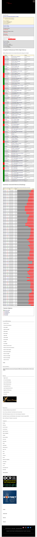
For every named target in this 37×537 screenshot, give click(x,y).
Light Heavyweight (6, 329)
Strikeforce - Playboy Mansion (16, 148)
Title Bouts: (4, 43)
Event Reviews (5, 429)
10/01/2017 (4, 222)
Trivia (4, 465)
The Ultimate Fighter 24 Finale (16, 80)
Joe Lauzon (6, 165)
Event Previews (5, 427)
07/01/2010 (4, 264)
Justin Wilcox (6, 109)
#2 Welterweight (5, 32)
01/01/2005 (4, 296)
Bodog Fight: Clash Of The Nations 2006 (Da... (18, 153)
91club (4, 362)
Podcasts (4, 455)
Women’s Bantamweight (7, 351)
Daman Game (5, 513)
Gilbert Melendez (7, 112)
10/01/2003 (4, 303)
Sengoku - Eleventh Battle (15, 126)
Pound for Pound (6, 323)
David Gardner (6, 160)
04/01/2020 (4, 207)
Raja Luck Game (5, 472)
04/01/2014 (4, 242)
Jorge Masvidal (5, 15)
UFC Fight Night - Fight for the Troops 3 (17, 102)
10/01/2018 (4, 216)
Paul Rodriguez (7, 163)
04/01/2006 (4, 289)
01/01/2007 (4, 284)
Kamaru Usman (7, 61)
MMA (4, 443)
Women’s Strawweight (6, 355)
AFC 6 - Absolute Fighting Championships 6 (17, 172)
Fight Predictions (5, 431)
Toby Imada (6, 131)
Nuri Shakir (6, 158)
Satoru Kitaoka (6, 126)
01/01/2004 (4, 302)
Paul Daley (6, 119)
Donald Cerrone (7, 78)
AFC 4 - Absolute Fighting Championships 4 (17, 177)
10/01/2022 (4, 193)
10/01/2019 (4, 210)
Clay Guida (6, 314)
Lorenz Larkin (6, 85)
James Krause (6, 95)
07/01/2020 (4, 206)
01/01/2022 (4, 197)
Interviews (4, 439)
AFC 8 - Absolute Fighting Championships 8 (17, 170)
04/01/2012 (4, 254)
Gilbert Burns (10, 38)
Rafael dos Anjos (7, 310)
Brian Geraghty (7, 177)
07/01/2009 (4, 270)
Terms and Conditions (19, 528)
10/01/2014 (4, 239)
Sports (4, 457)
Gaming (4, 435)
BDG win (4, 517)
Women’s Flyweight (6, 353)
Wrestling (4, 469)
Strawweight (5, 343)
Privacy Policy (13, 528)
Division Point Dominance (7, 325)
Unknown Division (6, 359)
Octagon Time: (5, 42)
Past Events (5, 394)
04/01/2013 (4, 248)
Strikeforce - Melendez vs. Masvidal (16, 112)
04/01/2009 (4, 271)
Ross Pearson (6, 83)
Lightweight (5, 335)
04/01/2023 (4, 190)
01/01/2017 (4, 226)
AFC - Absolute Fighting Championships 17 (17, 158)
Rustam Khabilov (7, 102)
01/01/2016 (4, 232)
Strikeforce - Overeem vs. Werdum (16, 114)
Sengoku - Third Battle (15, 141)
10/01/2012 (4, 251)
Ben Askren (6, 68)
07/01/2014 (4, 241)
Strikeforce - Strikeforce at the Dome (16, 143)
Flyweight (4, 341)
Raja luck (4, 521)
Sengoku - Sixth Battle (15, 136)
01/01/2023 (4, 191)
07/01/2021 (4, 200)
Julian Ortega (6, 173)
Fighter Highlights (5, 433)
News (3, 451)
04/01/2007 (4, 283)
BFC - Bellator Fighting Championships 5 (17, 131)
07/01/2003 (4, 305)
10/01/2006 (4, 286)
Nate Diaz (6, 66)
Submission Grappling (6, 459)
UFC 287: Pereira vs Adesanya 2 (16, 56)
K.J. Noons (6, 114)
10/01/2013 (4, 245)
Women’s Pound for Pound (7, 345)
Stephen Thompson (7, 73)
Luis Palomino (6, 124)
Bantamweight (5, 339)
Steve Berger (6, 153)
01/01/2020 (4, 209)
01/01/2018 (4, 220)
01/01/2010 (4, 267)
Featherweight (5, 337)
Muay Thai (4, 449)
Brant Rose (6, 146)
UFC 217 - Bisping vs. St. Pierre (16, 73)
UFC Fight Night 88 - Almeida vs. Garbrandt (17, 85)
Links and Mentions (6, 392)
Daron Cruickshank (7, 97)
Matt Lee (6, 148)
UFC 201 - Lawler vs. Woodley (16, 83)
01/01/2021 (4, 203)
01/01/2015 (4, 238)
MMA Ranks (4, 445)
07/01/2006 (4, 287)
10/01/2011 (4, 257)
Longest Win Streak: (5, 44)
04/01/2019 (4, 213)
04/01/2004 (4, 300)
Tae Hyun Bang (7, 136)
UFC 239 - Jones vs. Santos (15, 68)
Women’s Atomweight (6, 357)
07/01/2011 (4, 258)
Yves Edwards (6, 311)
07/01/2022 (4, 194)
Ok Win (4, 509)
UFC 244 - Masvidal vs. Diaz (15, 66)
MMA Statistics (5, 447)
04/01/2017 (4, 225)
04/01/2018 (4, 219)
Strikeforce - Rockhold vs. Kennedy (16, 109)
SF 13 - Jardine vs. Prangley (15, 119)
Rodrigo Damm (7, 141)
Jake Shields (6, 313)
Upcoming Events (5, 467)
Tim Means (6, 107)
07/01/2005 (4, 293)
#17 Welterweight (5, 29)
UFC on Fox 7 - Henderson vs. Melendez (17, 107)
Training (4, 463)
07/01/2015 (4, 235)
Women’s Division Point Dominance (8, 347)
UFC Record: (5, 41)
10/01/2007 (4, 280)
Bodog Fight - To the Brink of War (16, 155)
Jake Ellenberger (7, 80)
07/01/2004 (4, 299)
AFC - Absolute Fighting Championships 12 (17, 165)
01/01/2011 (4, 261)
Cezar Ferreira (6, 90)
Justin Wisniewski (7, 170)
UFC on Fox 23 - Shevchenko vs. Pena (17, 78)
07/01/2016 (4, 229)
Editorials (4, 425)
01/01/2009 (4, 273)
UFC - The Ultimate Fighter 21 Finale (17, 90)
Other (4, 453)
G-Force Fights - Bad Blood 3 (15, 124)
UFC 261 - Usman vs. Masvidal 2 (16, 61)
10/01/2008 (4, 274)
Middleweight (5, 331)
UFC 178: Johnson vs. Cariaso (16, 95)
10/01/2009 (4, 268)
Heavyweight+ (5, 327)
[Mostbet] (10, 503)
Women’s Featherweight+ (7, 349)
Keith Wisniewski (7, 155)
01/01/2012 (4, 255)
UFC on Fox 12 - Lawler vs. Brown (16, 97)
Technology (4, 461)
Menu (34, 1)
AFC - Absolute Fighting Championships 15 (17, 160)
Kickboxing (4, 441)
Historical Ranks (5, 437)
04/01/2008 (4, 277)
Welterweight (5, 333)
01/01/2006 (4, 290)
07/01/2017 (4, 223)
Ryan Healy (6, 143)
